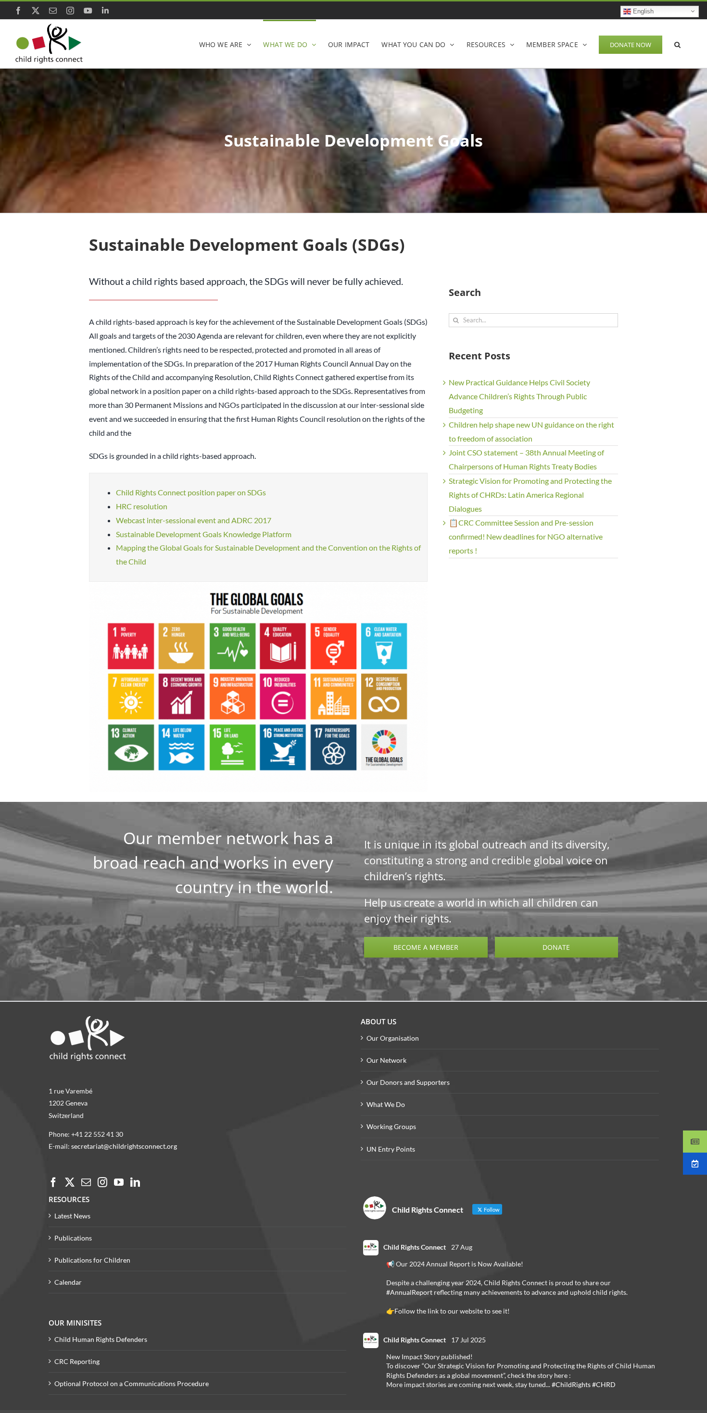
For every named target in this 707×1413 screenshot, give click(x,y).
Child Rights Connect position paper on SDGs (191, 492)
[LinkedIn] (135, 1182)
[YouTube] (119, 1182)
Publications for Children (92, 1260)
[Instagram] (102, 1182)
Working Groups (391, 1126)
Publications (73, 1238)
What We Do (385, 1104)
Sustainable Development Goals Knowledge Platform (203, 534)
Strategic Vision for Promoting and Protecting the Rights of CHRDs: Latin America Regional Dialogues (530, 494)
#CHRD (604, 1384)
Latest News (72, 1216)
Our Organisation (392, 1038)
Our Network (386, 1060)
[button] (677, 44)
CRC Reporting (77, 1361)
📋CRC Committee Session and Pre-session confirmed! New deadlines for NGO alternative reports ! (526, 536)
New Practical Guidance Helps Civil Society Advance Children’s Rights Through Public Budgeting (519, 396)
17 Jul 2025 (468, 1340)
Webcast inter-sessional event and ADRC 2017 (193, 520)
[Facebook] (53, 1182)
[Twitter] (70, 1182)
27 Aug (461, 1247)
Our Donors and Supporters (408, 1082)
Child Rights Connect (414, 1247)
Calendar (68, 1282)
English (642, 10)
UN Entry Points (390, 1149)
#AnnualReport (409, 1292)
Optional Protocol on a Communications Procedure (131, 1383)
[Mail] (86, 1182)
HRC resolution (141, 506)
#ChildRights (571, 1384)
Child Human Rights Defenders (100, 1339)
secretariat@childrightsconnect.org (124, 1146)
